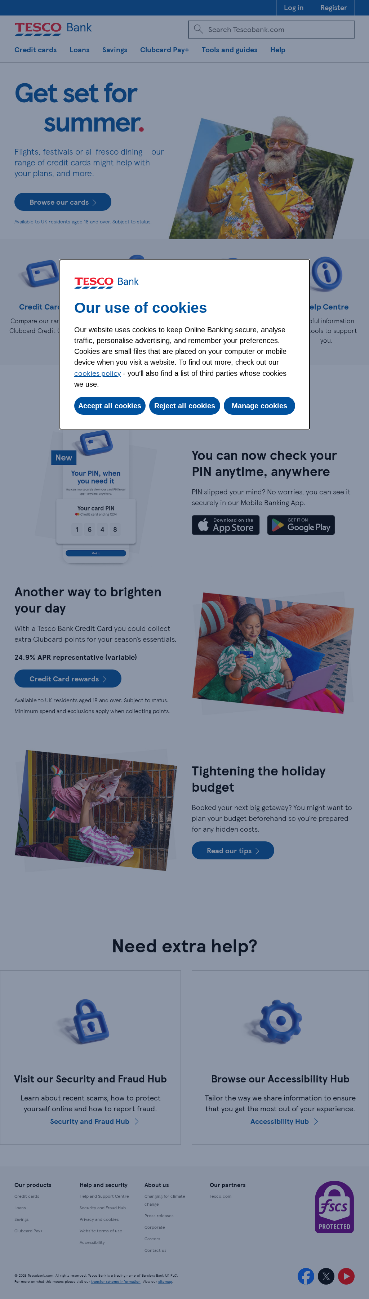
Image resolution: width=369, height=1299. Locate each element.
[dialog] (185, 344)
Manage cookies (259, 406)
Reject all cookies (184, 406)
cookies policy (97, 373)
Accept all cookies (109, 406)
